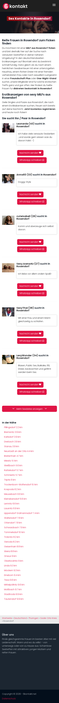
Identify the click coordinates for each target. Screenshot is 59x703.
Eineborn (12, 575)
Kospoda (12, 489)
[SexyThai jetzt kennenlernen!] (8, 311)
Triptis (10, 479)
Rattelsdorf (13, 470)
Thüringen (33, 618)
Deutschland (20, 618)
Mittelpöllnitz (14, 584)
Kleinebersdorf (15, 498)
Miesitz (11, 460)
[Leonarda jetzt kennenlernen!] (8, 127)
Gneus (10, 556)
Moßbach (13, 589)
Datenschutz (9, 698)
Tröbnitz (12, 537)
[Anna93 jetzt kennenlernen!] (8, 178)
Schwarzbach (15, 527)
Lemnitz (11, 503)
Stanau (11, 446)
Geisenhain (13, 546)
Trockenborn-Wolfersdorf (21, 484)
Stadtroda (13, 594)
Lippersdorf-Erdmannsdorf (22, 513)
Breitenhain (13, 455)
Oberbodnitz (13, 560)
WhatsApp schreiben (30, 160)
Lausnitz (12, 508)
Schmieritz (13, 475)
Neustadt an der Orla (19, 451)
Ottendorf (13, 522)
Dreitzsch (12, 441)
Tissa (10, 579)
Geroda (12, 541)
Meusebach (14, 494)
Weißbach (13, 465)
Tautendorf (14, 599)
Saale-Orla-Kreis (48, 618)
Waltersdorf (14, 517)
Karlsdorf (12, 436)
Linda (10, 565)
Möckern (12, 570)
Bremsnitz (12, 432)
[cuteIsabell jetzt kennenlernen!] (8, 220)
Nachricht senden (29, 152)
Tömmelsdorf (14, 532)
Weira (10, 551)
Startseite (7, 618)
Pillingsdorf (13, 427)
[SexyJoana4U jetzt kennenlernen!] (8, 267)
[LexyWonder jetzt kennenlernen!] (8, 359)
